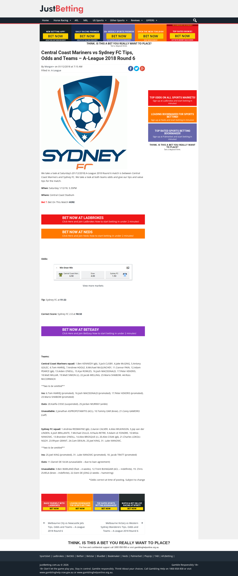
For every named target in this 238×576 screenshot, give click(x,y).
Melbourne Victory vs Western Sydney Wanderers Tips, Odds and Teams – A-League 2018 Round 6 (119, 527)
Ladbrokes (58, 556)
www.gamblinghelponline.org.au (95, 572)
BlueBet (101, 556)
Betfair (80, 556)
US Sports (98, 20)
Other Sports (117, 20)
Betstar (90, 556)
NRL (85, 20)
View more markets (93, 285)
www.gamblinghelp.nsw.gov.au (57, 572)
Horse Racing (61, 20)
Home (45, 20)
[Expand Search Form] (194, 21)
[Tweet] (136, 70)
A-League (56, 70)
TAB (156, 556)
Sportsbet (45, 556)
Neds (125, 556)
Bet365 (70, 556)
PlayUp (148, 556)
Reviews (135, 20)
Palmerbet (136, 556)
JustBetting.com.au (50, 564)
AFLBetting (167, 556)
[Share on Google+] (142, 70)
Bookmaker (114, 556)
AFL (77, 20)
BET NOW (55, 36)
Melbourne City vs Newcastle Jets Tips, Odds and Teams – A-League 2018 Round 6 (66, 527)
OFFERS (150, 20)
